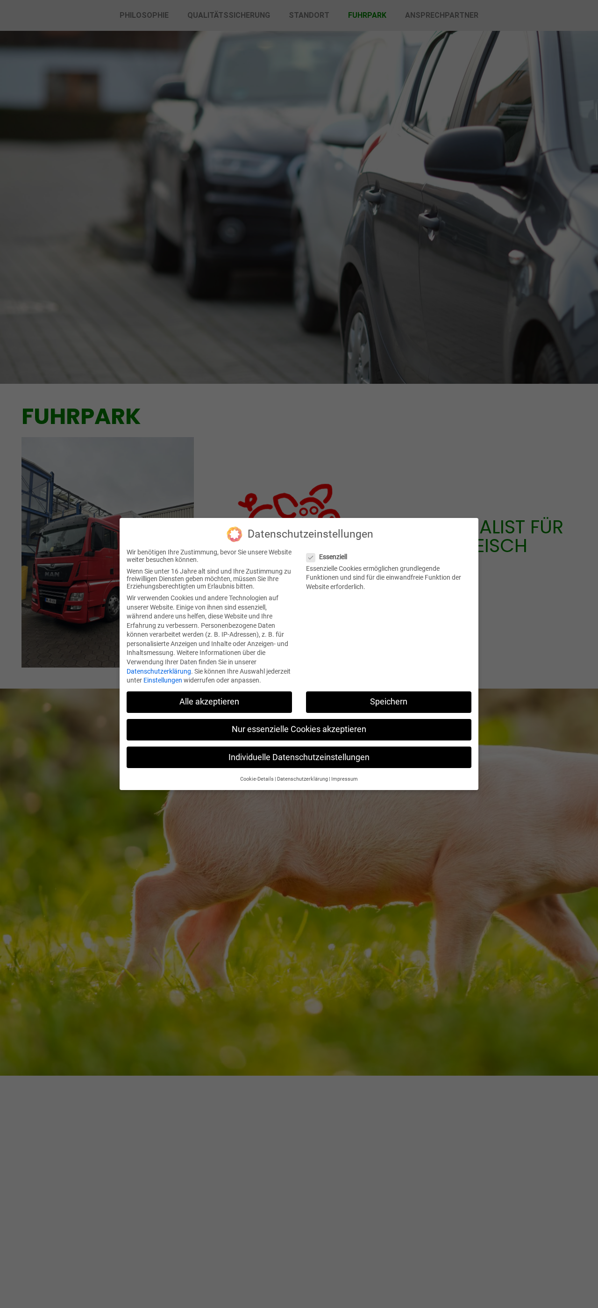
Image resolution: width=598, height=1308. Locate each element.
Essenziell (333, 557)
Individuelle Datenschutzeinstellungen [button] (299, 757)
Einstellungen (162, 680)
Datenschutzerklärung (159, 671)
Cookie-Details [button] (257, 779)
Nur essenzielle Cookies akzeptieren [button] (299, 729)
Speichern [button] (388, 701)
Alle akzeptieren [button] (209, 701)
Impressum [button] (344, 779)
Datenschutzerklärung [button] (302, 779)
